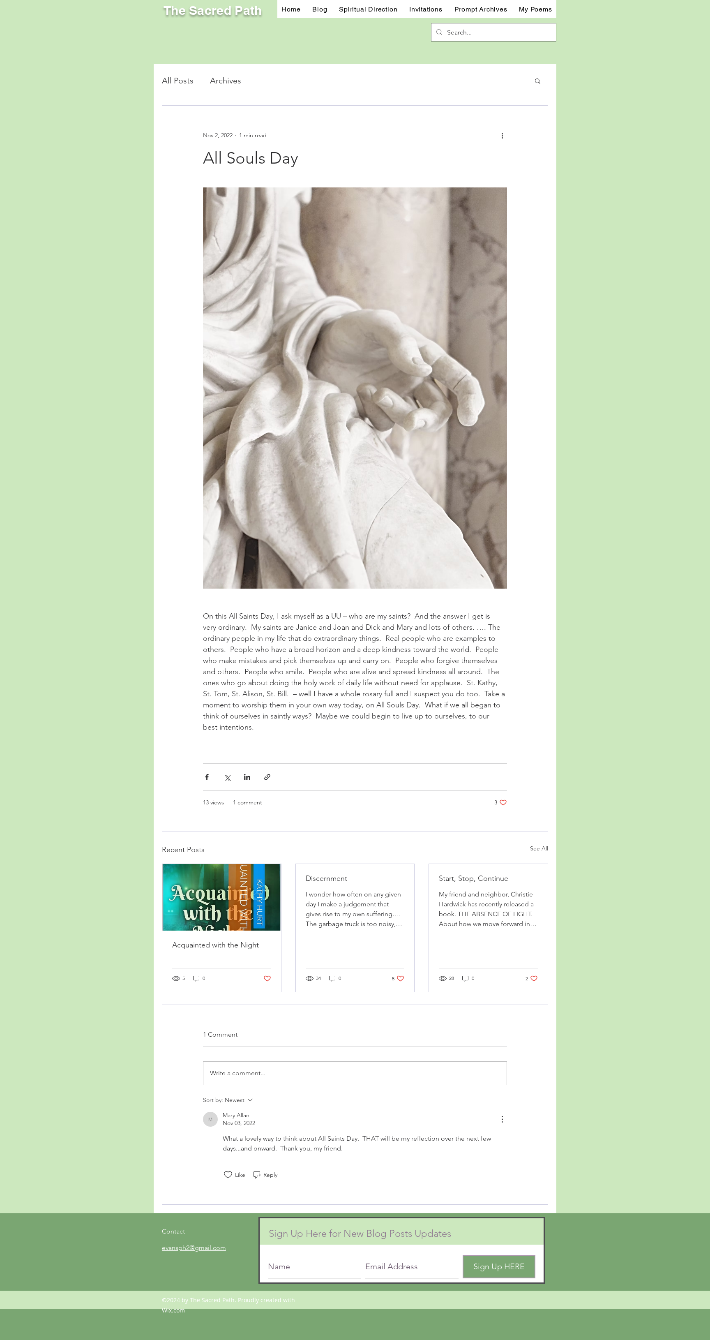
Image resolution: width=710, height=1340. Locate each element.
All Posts (178, 80)
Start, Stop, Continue (473, 878)
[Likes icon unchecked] (228, 1175)
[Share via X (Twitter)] (227, 777)
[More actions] (502, 135)
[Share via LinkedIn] (247, 777)
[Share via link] (267, 777)
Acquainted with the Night (215, 945)
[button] (426, 9)
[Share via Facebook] (207, 777)
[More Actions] (502, 1119)
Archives (225, 80)
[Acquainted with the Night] (221, 897)
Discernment (326, 878)
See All (539, 848)
